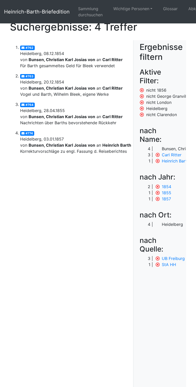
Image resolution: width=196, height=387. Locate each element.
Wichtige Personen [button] (131, 8)
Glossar (170, 8)
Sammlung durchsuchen (90, 11)
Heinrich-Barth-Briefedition (37, 12)
